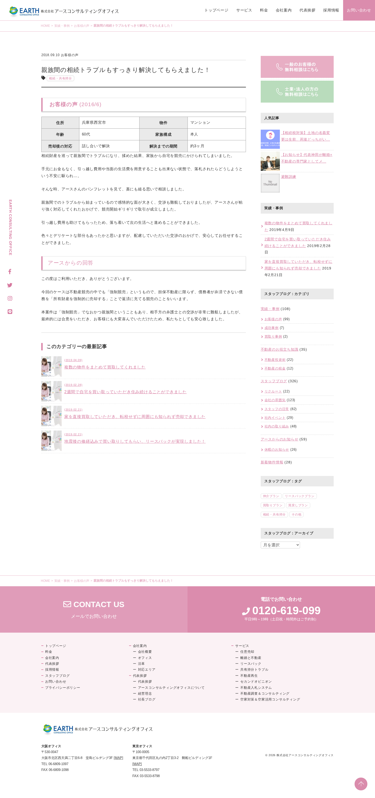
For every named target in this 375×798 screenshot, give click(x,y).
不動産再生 (249, 676)
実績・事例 (62, 26)
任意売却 (247, 652)
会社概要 (145, 652)
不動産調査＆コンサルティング (265, 693)
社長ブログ (147, 699)
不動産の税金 (275, 368)
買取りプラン (273, 505)
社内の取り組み (277, 426)
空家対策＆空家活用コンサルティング (270, 699)
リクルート (273, 391)
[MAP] (118, 758)
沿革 (141, 664)
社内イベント (275, 418)
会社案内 (284, 10)
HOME (45, 26)
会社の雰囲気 (275, 400)
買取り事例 (273, 336)
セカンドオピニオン (256, 681)
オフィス (145, 658)
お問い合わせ (359, 10)
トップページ (216, 10)
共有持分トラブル (254, 669)
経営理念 (145, 693)
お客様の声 (81, 26)
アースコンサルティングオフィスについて (171, 688)
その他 (296, 514)
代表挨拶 (307, 10)
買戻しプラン (298, 505)
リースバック (250, 664)
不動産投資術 (275, 360)
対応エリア (147, 669)
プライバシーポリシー (62, 688)
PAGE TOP (361, 784)
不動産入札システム (256, 688)
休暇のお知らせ (277, 449)
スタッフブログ (274, 381)
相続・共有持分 (60, 78)
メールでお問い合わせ (94, 609)
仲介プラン (271, 496)
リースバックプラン (299, 496)
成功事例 (272, 328)
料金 (264, 10)
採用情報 (331, 10)
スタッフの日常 (277, 409)
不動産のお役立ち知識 (279, 349)
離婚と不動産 (250, 658)
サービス (244, 10)
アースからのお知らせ (279, 439)
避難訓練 (288, 177)
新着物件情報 (272, 462)
